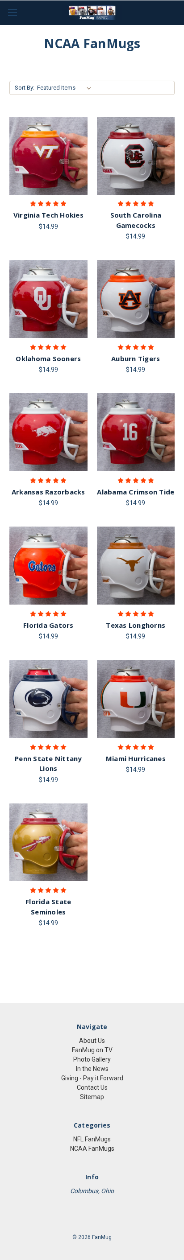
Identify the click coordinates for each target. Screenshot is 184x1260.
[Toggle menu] (12, 12)
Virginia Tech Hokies (48, 214)
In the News (92, 1068)
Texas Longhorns (135, 625)
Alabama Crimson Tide (135, 491)
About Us (92, 1040)
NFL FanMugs (92, 1139)
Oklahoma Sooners (48, 358)
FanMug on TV (92, 1050)
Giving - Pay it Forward (92, 1078)
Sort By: (24, 87)
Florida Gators (48, 625)
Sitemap (92, 1096)
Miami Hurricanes (136, 758)
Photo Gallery (92, 1059)
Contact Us (92, 1087)
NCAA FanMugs (92, 1148)
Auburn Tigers (135, 358)
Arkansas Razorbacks (48, 491)
